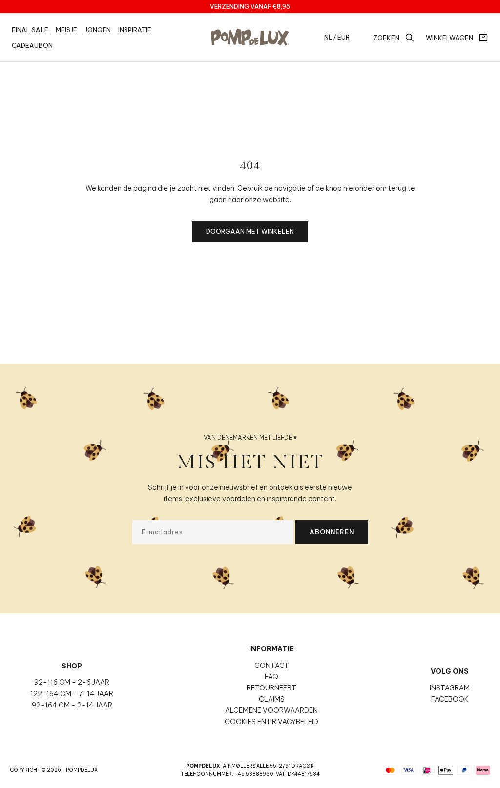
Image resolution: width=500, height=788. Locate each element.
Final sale (30, 30)
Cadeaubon (32, 45)
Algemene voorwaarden (271, 710)
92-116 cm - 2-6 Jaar (71, 682)
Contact (271, 665)
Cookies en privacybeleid (271, 721)
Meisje (66, 30)
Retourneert (271, 688)
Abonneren (332, 532)
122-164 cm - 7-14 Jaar (71, 693)
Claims (272, 699)
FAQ (271, 676)
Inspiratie (134, 30)
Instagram (450, 688)
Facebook (450, 699)
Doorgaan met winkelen (250, 231)
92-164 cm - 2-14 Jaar (72, 705)
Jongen (97, 30)
